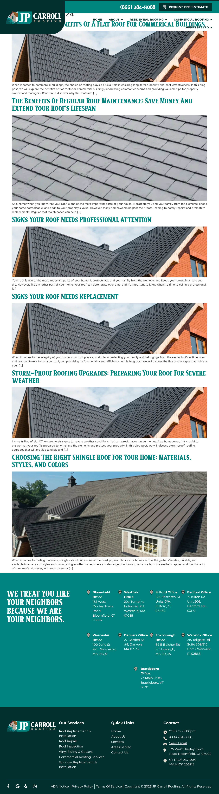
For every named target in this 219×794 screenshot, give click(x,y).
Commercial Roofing (191, 19)
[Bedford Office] (183, 592)
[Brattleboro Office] (135, 669)
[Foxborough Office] (151, 635)
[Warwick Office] (183, 635)
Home (97, 19)
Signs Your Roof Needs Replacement (65, 296)
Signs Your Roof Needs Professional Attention (81, 220)
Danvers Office (136, 635)
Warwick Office (199, 635)
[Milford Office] (151, 592)
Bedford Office (199, 592)
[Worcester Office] (88, 635)
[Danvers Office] (120, 635)
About (114, 19)
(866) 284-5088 (137, 7)
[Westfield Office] (120, 592)
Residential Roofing (147, 19)
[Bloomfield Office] (88, 592)
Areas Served (197, 27)
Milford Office (166, 592)
